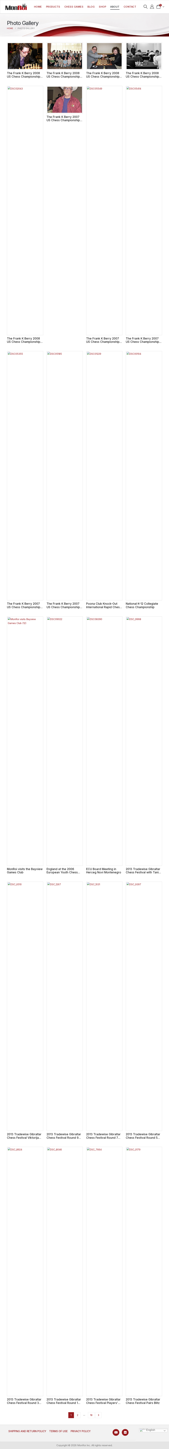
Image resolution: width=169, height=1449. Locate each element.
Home (38, 6)
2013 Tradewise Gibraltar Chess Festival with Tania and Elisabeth (143, 872)
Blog (91, 6)
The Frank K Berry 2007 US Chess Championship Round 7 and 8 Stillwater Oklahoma (102, 343)
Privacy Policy (81, 1431)
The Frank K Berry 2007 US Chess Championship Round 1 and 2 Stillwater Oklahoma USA (63, 609)
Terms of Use (58, 1431)
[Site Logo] (16, 6)
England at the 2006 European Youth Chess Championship (62, 872)
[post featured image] (25, 56)
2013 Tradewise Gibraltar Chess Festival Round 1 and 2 (64, 1403)
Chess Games (74, 6)
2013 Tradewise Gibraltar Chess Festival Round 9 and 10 (64, 1137)
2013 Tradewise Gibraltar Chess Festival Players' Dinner (103, 1403)
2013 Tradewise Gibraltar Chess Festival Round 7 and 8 (103, 1137)
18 (91, 1415)
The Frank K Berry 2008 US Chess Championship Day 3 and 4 (142, 76)
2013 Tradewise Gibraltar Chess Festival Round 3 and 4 (24, 1403)
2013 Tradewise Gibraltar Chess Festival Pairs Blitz (143, 1401)
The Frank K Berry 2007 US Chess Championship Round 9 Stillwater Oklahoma (63, 122)
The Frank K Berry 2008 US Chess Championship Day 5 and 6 (102, 76)
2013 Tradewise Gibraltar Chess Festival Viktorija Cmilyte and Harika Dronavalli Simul (24, 1139)
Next (98, 1415)
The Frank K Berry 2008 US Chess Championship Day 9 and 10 (23, 76)
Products (53, 6)
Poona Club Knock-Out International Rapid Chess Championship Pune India (103, 607)
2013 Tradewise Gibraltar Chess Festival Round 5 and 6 (143, 1137)
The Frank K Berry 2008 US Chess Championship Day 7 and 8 (63, 76)
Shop (102, 6)
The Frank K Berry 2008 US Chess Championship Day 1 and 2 (23, 342)
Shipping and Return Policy (27, 1431)
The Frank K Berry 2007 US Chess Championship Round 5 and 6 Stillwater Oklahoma (142, 343)
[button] (145, 7)
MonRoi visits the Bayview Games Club (25, 870)
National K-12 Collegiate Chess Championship (142, 605)
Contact (130, 6)
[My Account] (152, 7)
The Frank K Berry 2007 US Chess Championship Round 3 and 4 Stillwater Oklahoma (23, 609)
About (114, 6)
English (150, 1430)
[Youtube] (116, 1432)
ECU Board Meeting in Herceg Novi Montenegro (103, 870)
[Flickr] (125, 1432)
